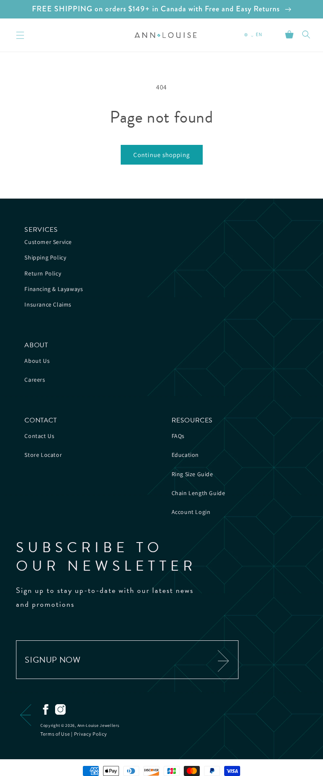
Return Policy (42, 273)
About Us (37, 360)
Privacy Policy (90, 734)
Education (185, 455)
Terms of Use (55, 734)
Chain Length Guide (198, 493)
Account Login (191, 512)
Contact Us (39, 436)
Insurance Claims (47, 304)
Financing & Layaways (53, 289)
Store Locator (43, 455)
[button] (306, 34)
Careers (34, 379)
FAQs (178, 436)
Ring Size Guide (192, 474)
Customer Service (48, 242)
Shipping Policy (45, 257)
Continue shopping (161, 155)
